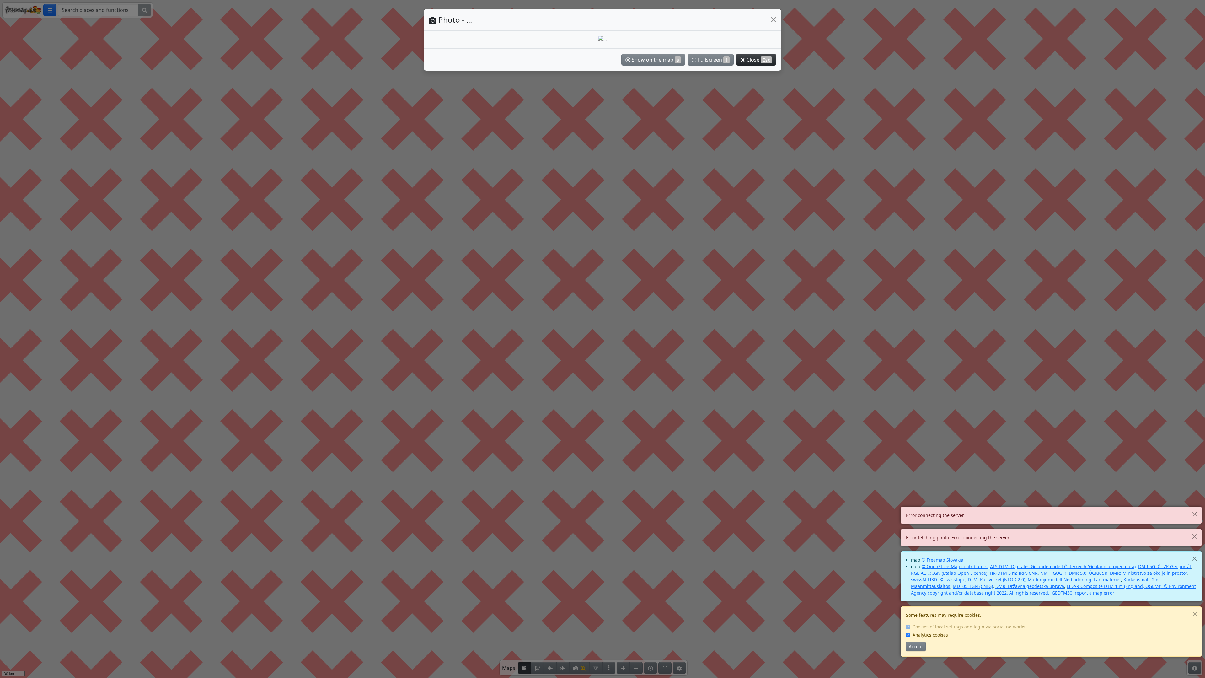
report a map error (1094, 593)
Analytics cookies (930, 635)
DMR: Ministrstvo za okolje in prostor (1148, 573)
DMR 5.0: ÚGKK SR (1088, 573)
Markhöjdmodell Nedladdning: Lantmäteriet (1074, 580)
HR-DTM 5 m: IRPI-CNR (1014, 573)
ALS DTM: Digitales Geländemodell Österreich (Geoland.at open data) (1063, 566)
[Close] (1194, 514)
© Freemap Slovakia (942, 560)
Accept (916, 646)
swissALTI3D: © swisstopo (938, 580)
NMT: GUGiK (1053, 573)
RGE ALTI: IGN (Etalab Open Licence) (949, 573)
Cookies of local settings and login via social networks (969, 627)
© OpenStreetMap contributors (955, 566)
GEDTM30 (1062, 593)
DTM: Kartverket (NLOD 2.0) (996, 580)
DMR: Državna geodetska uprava (1029, 586)
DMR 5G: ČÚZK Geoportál (1164, 566)
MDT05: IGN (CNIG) (973, 586)
